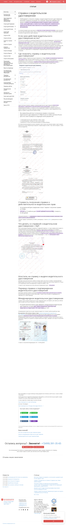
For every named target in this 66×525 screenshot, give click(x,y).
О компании (26, 1)
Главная (5, 1)
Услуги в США (7, 56)
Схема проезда (37, 513)
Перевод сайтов (8, 86)
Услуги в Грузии (8, 44)
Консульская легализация (7, 15)
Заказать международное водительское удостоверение (30, 434)
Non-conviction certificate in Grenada (15, 484)
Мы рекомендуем (8, 99)
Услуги (10, 1)
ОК (53, 521)
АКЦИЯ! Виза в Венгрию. (13, 483)
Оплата (32, 1)
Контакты (38, 1)
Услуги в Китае (7, 38)
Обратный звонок (39, 447)
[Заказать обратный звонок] (64, 1)
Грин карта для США (9, 96)
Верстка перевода (8, 68)
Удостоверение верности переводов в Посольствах (8, 19)
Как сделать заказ (18, 1)
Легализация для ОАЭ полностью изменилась (18, 477)
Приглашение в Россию (8, 102)
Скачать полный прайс (9, 501)
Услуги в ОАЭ (7, 35)
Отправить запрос (28, 447)
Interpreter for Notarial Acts (13, 479)
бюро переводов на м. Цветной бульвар (27, 402)
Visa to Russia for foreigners (14, 481)
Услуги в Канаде (8, 50)
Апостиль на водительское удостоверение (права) (29, 432)
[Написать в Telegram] (47, 2)
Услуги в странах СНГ (8, 41)
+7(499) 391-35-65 (51, 443)
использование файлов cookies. (50, 518)
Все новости (5, 486)
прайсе (49, 219)
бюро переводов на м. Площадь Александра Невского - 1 (31, 405)
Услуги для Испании (9, 26)
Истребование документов (7, 79)
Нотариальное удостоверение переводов (7, 71)
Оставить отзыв (7, 502)
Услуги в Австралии (9, 58)
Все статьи (36, 494)
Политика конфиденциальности (9, 523)
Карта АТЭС (7, 105)
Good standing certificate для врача (9, 83)
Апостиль (6, 12)
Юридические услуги (7, 89)
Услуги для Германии (9, 24)
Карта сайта (6, 504)
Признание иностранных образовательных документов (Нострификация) (8, 63)
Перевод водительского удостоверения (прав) (28, 436)
